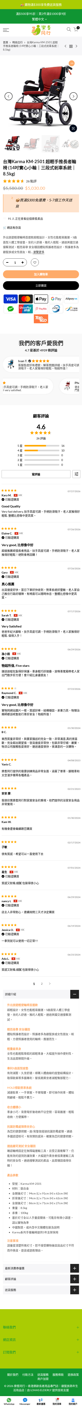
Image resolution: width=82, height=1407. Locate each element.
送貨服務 (43, 1374)
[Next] (73, 96)
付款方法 (27, 1374)
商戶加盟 (43, 1378)
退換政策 (73, 1374)
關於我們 (12, 1374)
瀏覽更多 (38, 252)
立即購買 (41, 285)
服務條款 (58, 1374)
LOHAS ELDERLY (41, 1390)
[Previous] (9, 96)
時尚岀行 (17, 42)
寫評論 (36, 474)
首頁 (5, 42)
